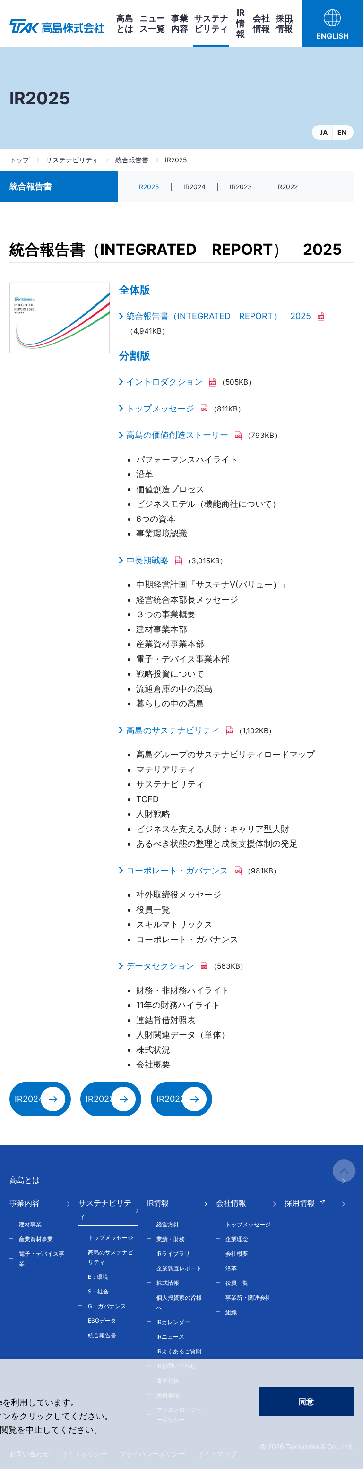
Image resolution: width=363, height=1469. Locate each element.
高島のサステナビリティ (173, 730)
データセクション (160, 966)
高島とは (124, 23)
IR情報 (240, 23)
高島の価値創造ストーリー (177, 435)
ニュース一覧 (152, 23)
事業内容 (179, 23)
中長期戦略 (147, 560)
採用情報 (284, 23)
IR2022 (287, 187)
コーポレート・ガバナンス (177, 870)
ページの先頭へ (344, 1171)
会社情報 (261, 23)
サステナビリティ (72, 160)
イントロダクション (164, 381)
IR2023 (241, 187)
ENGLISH (332, 36)
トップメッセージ (160, 408)
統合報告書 (131, 160)
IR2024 (194, 187)
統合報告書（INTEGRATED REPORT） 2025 (218, 316)
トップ (19, 160)
